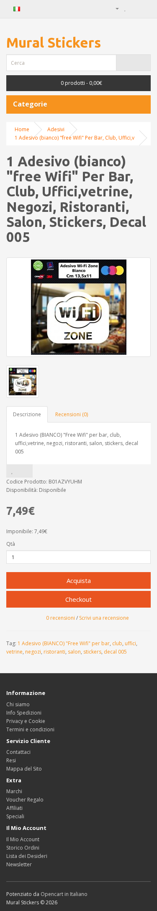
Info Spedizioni (23, 712)
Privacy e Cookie (25, 721)
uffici (130, 643)
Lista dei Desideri (26, 856)
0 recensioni (60, 617)
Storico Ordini (22, 847)
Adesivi (55, 129)
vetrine (14, 651)
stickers (92, 651)
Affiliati (14, 808)
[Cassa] (144, 8)
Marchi (14, 791)
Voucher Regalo (25, 799)
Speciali (15, 816)
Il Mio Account (22, 839)
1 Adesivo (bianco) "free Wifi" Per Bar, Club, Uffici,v (74, 137)
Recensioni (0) (71, 414)
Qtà (10, 543)
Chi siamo (18, 704)
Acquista (79, 580)
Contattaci (18, 752)
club (117, 643)
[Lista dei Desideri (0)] (125, 8)
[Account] (114, 8)
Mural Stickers (53, 42)
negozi (33, 651)
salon (74, 651)
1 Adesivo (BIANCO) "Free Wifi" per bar (64, 643)
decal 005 (115, 651)
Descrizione (27, 414)
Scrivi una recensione (104, 617)
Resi (11, 760)
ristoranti (54, 651)
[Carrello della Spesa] (134, 8)
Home (22, 129)
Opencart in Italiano (64, 894)
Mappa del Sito (24, 768)
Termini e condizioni (30, 729)
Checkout (78, 599)
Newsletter (19, 864)
